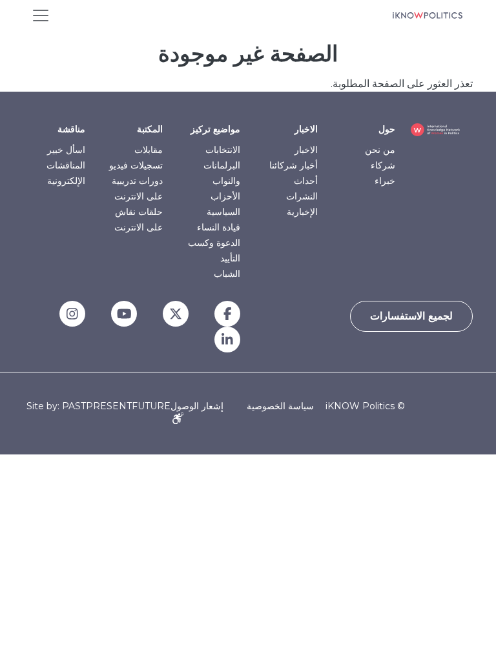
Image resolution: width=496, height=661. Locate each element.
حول (386, 129)
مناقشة (71, 129)
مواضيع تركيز (215, 129)
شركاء (383, 165)
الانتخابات (222, 150)
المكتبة (150, 129)
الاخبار (306, 129)
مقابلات (148, 150)
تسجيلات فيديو (136, 165)
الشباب (227, 274)
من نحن (380, 150)
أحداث (306, 181)
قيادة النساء (218, 227)
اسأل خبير (66, 150)
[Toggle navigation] (40, 15)
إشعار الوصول (196, 406)
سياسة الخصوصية (280, 406)
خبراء (385, 181)
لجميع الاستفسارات (411, 316)
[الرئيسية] (427, 15)
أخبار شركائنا (293, 165)
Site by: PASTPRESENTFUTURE (98, 406)
